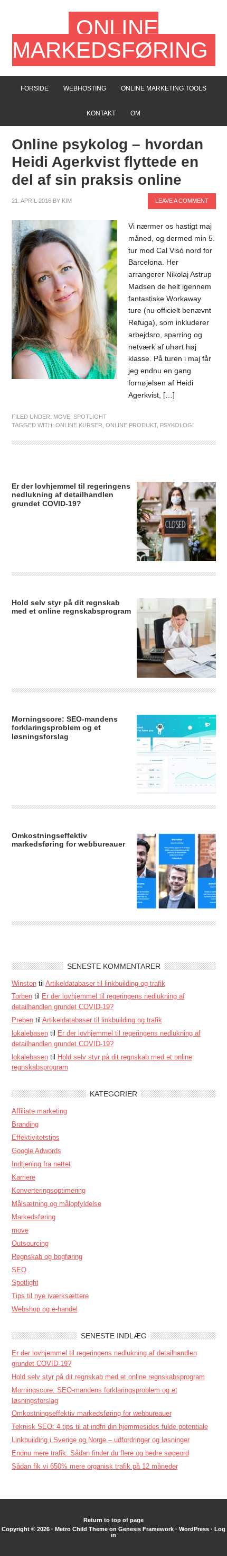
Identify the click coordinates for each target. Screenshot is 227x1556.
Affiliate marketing (39, 1111)
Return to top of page (113, 1520)
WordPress (194, 1529)
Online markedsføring (110, 38)
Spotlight (90, 416)
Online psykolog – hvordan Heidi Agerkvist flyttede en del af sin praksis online (107, 162)
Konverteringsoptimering (49, 1190)
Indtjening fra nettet (41, 1164)
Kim (67, 200)
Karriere (23, 1177)
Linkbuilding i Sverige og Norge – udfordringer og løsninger (101, 1440)
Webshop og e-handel (45, 1309)
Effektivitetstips (36, 1137)
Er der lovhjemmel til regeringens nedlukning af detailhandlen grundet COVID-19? (71, 495)
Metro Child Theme (81, 1529)
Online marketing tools (163, 88)
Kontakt (101, 113)
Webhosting (84, 88)
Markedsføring (33, 1217)
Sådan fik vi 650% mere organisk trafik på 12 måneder (95, 1466)
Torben (22, 996)
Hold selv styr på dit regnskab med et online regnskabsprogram (71, 607)
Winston (24, 983)
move (61, 416)
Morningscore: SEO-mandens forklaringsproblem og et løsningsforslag (65, 728)
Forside (35, 88)
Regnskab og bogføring (47, 1257)
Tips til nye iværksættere (50, 1296)
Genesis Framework (146, 1529)
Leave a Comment (182, 200)
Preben (22, 1020)
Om (135, 113)
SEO (19, 1270)
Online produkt (131, 425)
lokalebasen (30, 1033)
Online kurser (78, 425)
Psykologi (177, 425)
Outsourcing (30, 1243)
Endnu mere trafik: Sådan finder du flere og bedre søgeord (100, 1453)
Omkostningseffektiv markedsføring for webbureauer (68, 840)
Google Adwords (36, 1151)
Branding (25, 1124)
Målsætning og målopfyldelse (56, 1204)
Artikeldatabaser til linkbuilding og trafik (105, 983)
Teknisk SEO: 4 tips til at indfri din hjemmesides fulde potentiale (110, 1427)
